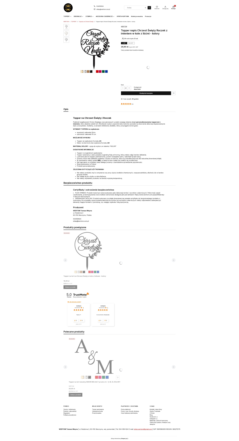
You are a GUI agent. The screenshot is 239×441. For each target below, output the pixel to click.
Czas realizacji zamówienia (129, 413)
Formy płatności (126, 409)
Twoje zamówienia (98, 409)
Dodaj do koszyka (146, 93)
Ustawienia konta (97, 411)
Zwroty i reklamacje (69, 409)
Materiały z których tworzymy (159, 420)
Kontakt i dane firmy (156, 409)
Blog (151, 415)
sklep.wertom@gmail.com (143, 429)
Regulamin (66, 413)
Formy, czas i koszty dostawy (130, 411)
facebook (153, 417)
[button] (149, 7)
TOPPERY (73, 21)
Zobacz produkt (70, 287)
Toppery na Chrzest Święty (86, 21)
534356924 (100, 6)
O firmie (152, 413)
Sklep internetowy (119, 438)
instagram (153, 418)
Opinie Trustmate (155, 411)
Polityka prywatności (69, 415)
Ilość (122, 85)
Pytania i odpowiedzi (69, 411)
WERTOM (66, 21)
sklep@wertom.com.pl (103, 9)
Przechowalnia (96, 413)
